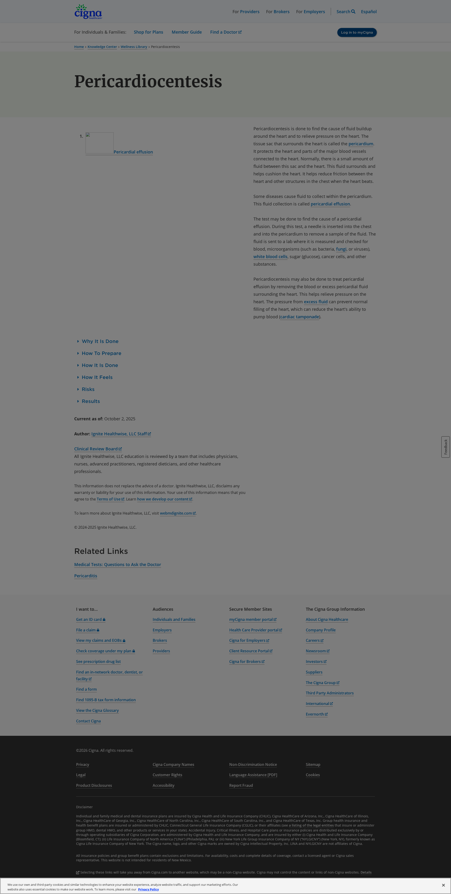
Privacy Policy (148, 889)
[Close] (443, 885)
